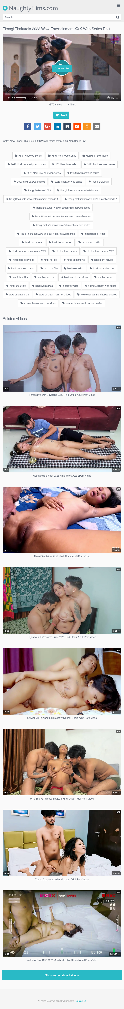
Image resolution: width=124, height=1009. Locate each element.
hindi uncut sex (105, 277)
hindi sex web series (104, 268)
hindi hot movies (33, 242)
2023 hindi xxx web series (68, 181)
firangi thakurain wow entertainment (79, 190)
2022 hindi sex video (66, 164)
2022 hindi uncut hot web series (43, 173)
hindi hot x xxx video (23, 260)
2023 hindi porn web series (84, 173)
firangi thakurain (100, 181)
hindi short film (20, 277)
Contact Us (81, 1000)
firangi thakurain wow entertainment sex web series (62, 225)
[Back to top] (118, 1002)
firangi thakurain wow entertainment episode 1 (33, 199)
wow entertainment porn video (39, 303)
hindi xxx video (70, 286)
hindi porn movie (75, 260)
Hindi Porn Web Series (63, 155)
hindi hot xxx (50, 260)
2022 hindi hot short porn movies (28, 164)
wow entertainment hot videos (54, 294)
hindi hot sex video (62, 242)
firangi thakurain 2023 (39, 190)
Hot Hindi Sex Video (96, 155)
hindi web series (44, 286)
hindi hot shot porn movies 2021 (28, 251)
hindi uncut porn (46, 277)
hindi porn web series (22, 268)
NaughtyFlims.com (33, 8)
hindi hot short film (91, 242)
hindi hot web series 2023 (100, 251)
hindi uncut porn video (76, 277)
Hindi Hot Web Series (30, 155)
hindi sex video (75, 268)
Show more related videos (62, 975)
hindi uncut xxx (17, 286)
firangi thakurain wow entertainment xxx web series (47, 233)
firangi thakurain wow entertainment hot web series (63, 207)
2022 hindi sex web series (101, 164)
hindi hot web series (66, 251)
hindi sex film (50, 268)
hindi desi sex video (95, 233)
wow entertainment (19, 294)
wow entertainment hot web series (98, 294)
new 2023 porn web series (102, 286)
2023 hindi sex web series (30, 181)
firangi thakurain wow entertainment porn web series (63, 216)
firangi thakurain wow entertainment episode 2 (92, 199)
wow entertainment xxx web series (83, 303)
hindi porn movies (103, 260)
